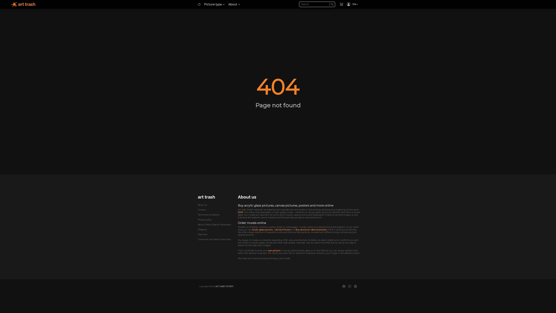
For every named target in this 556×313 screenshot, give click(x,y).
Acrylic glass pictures (262, 229)
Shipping (202, 229)
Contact (202, 210)
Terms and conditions (208, 214)
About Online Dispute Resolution (214, 224)
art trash (206, 197)
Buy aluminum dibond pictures (311, 229)
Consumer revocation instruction (214, 239)
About (233, 4)
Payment (202, 234)
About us (202, 205)
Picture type (213, 4)
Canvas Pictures (282, 229)
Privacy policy (205, 219)
